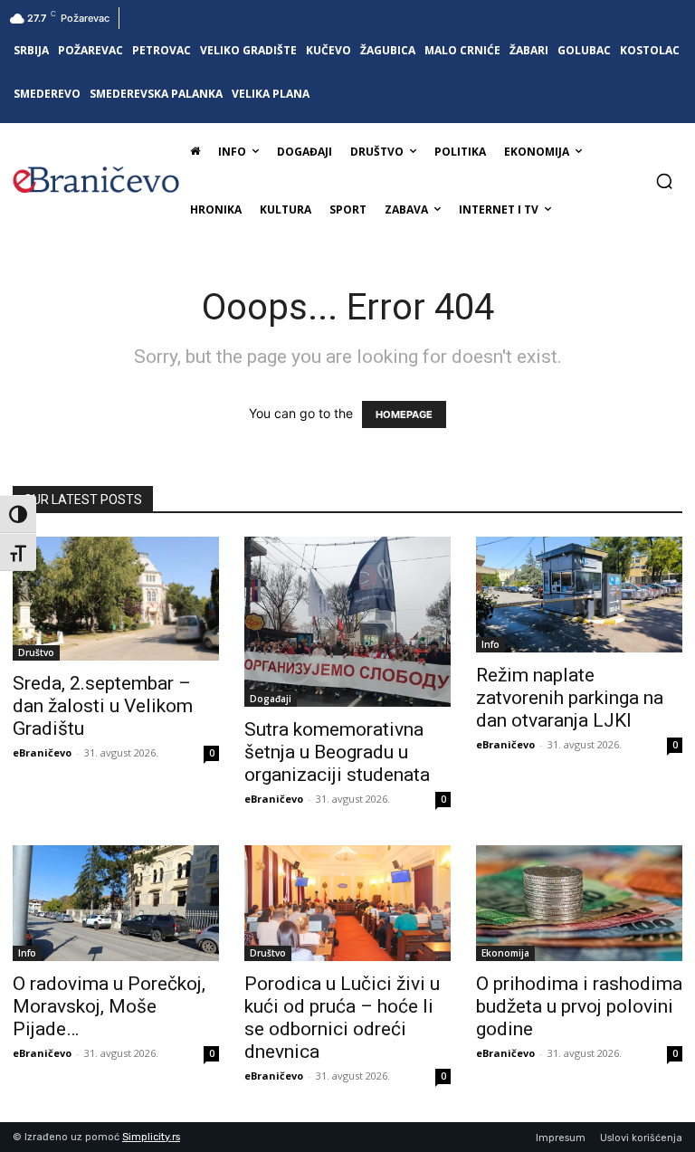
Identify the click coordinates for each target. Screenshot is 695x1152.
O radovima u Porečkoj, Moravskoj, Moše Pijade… (109, 1006)
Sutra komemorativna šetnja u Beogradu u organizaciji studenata (337, 752)
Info (490, 644)
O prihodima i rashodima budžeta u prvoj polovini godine (579, 1006)
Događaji (270, 698)
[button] (664, 181)
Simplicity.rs (151, 1137)
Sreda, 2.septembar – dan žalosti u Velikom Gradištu (103, 705)
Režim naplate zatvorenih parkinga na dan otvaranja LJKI (569, 697)
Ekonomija (505, 953)
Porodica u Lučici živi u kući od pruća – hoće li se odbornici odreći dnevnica (342, 1017)
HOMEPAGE (404, 414)
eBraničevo (42, 752)
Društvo (36, 652)
